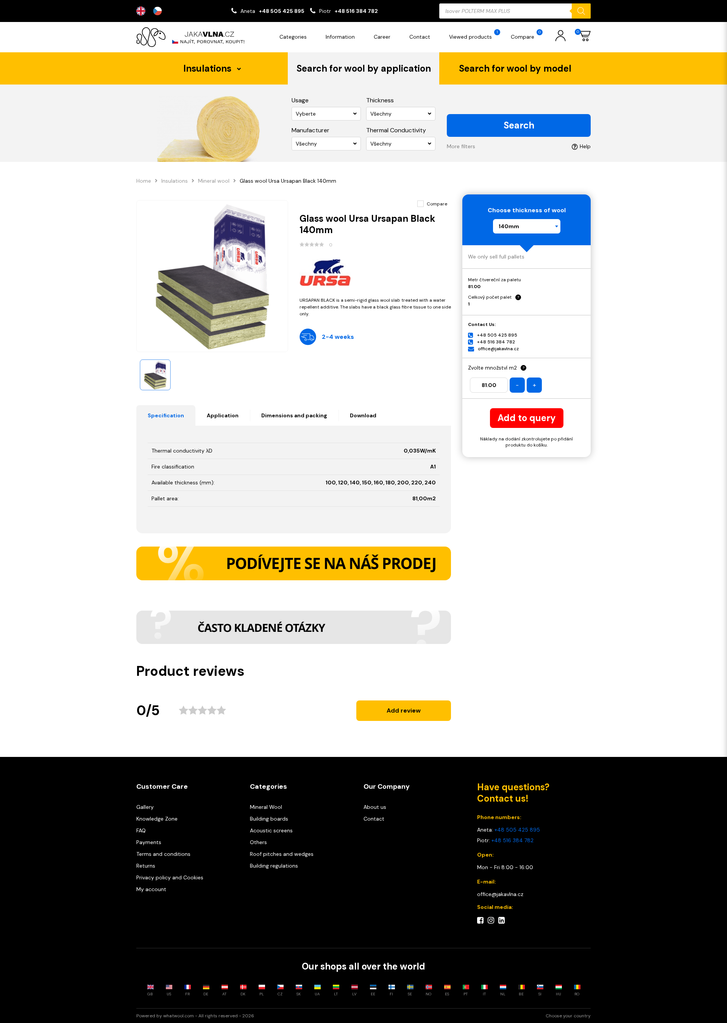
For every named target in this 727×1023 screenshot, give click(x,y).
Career (382, 36)
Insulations (174, 180)
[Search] (581, 11)
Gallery (145, 807)
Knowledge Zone (157, 818)
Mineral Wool (266, 807)
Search (519, 125)
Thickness (380, 100)
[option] (159, 11)
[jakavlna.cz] (193, 37)
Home (143, 180)
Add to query (527, 418)
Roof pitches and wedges (282, 854)
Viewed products (473, 35)
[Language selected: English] (153, 11)
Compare (526, 35)
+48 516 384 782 (356, 11)
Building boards (269, 818)
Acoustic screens (271, 830)
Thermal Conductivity (396, 130)
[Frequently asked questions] (293, 627)
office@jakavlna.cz (498, 349)
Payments (148, 842)
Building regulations (274, 865)
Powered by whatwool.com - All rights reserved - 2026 (195, 1016)
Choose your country (568, 1016)
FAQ (141, 830)
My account (151, 889)
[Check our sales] (293, 563)
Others (258, 842)
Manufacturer (310, 130)
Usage (300, 100)
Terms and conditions (163, 854)
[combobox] (527, 226)
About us (375, 807)
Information (340, 36)
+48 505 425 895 (281, 11)
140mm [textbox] (509, 226)
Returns (145, 865)
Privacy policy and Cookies (169, 877)
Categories (293, 36)
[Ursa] (375, 272)
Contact (419, 36)
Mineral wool (213, 180)
